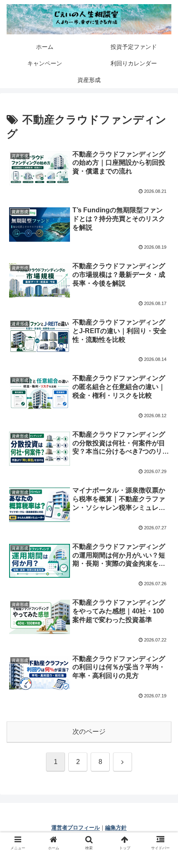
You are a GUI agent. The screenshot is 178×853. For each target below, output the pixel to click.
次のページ (89, 731)
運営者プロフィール (75, 827)
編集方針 (116, 827)
